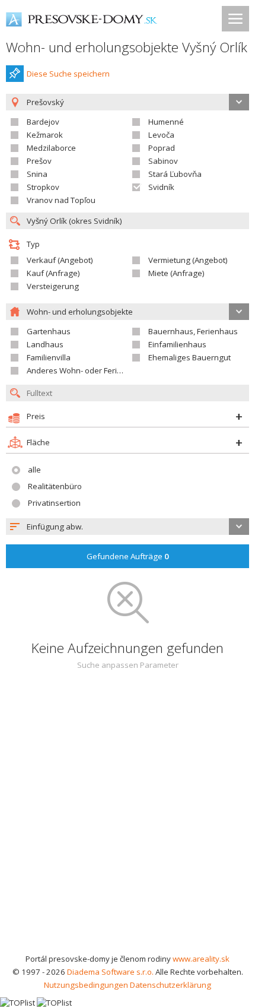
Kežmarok (45, 134)
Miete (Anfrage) (176, 273)
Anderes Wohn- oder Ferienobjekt (88, 370)
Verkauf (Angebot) (60, 260)
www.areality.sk (201, 958)
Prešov (39, 161)
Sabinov (163, 161)
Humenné (166, 121)
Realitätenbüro (55, 486)
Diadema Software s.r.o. (110, 971)
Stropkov (43, 187)
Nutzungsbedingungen (86, 985)
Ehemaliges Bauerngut (189, 357)
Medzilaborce (51, 147)
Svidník (161, 187)
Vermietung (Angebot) (188, 260)
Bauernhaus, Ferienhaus (193, 331)
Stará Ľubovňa (175, 174)
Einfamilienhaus (177, 344)
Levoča (161, 134)
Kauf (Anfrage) (53, 273)
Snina (37, 174)
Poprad (161, 147)
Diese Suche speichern (68, 73)
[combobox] (127, 526)
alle (34, 469)
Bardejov (43, 121)
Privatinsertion (54, 502)
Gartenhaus (49, 331)
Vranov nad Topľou (61, 200)
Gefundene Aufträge (128, 556)
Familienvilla (49, 357)
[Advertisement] (127, 818)
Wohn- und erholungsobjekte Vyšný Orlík (126, 47)
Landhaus (45, 344)
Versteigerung (53, 286)
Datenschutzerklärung (170, 985)
